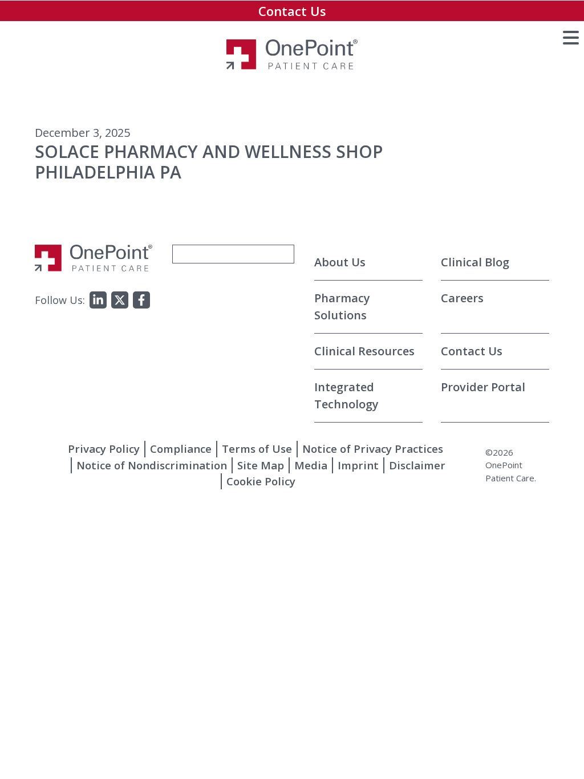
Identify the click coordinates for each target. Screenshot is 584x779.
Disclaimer (417, 465)
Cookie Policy (260, 481)
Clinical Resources (364, 351)
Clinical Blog (475, 262)
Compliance (181, 448)
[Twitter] (119, 300)
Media (310, 465)
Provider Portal (483, 387)
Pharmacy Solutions (342, 306)
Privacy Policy (104, 448)
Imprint (358, 465)
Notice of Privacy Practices (372, 448)
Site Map (260, 465)
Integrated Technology (346, 395)
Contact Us (292, 10)
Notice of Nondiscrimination (151, 465)
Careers (462, 298)
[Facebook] (141, 300)
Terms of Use (257, 448)
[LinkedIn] (98, 300)
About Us (340, 262)
